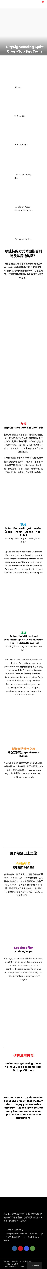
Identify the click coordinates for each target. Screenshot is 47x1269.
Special (20, 948)
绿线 (23, 633)
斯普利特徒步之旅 (23, 749)
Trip (28, 951)
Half (17, 951)
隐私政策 (15, 1261)
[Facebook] (14, 1248)
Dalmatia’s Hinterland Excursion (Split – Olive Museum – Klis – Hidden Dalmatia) (23, 640)
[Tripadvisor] (32, 1248)
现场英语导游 (15, 752)
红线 (23, 424)
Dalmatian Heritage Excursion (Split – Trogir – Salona (23, 530)
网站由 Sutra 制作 (12, 1264)
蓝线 (23, 525)
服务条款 (6, 1261)
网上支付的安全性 (26, 1261)
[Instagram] (26, 1248)
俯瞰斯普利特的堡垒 (23, 867)
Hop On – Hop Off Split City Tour (23, 427)
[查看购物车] (41, 3)
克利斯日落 (23, 864)
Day (23, 951)
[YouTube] (20, 1248)
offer (29, 948)
